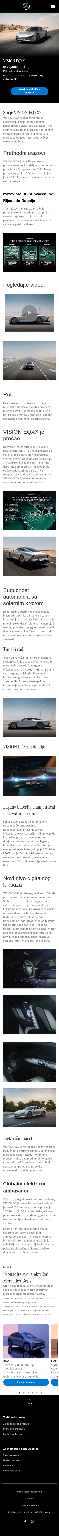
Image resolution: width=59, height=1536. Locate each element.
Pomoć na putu (11, 1470)
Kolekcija (8, 1465)
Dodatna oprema (12, 1460)
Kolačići (29, 1498)
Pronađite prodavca (14, 1428)
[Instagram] (32, 1521)
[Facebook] (25, 1521)
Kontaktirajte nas (12, 1434)
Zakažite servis (11, 1455)
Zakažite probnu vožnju (16, 1423)
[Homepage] (26, 6)
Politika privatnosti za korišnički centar (29, 1512)
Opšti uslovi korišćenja (29, 1491)
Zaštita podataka (29, 1505)
